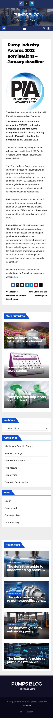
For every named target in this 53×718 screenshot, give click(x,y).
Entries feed (11, 508)
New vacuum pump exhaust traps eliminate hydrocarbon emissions (25, 341)
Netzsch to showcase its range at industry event (16, 295)
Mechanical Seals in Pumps (18, 446)
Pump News (11, 468)
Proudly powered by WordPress (18, 702)
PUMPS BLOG (26, 14)
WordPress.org (12, 522)
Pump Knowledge (14, 453)
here (16, 277)
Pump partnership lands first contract (26, 398)
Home (21, 712)
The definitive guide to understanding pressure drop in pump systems (26, 570)
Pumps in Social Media (16, 482)
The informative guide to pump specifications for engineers (25, 600)
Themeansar (26, 705)
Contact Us (30, 712)
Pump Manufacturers (15, 460)
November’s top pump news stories (25, 369)
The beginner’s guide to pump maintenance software (26, 662)
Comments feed (13, 515)
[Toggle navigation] (25, 28)
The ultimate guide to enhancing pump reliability (24, 631)
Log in (8, 501)
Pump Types (11, 475)
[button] (44, 28)
